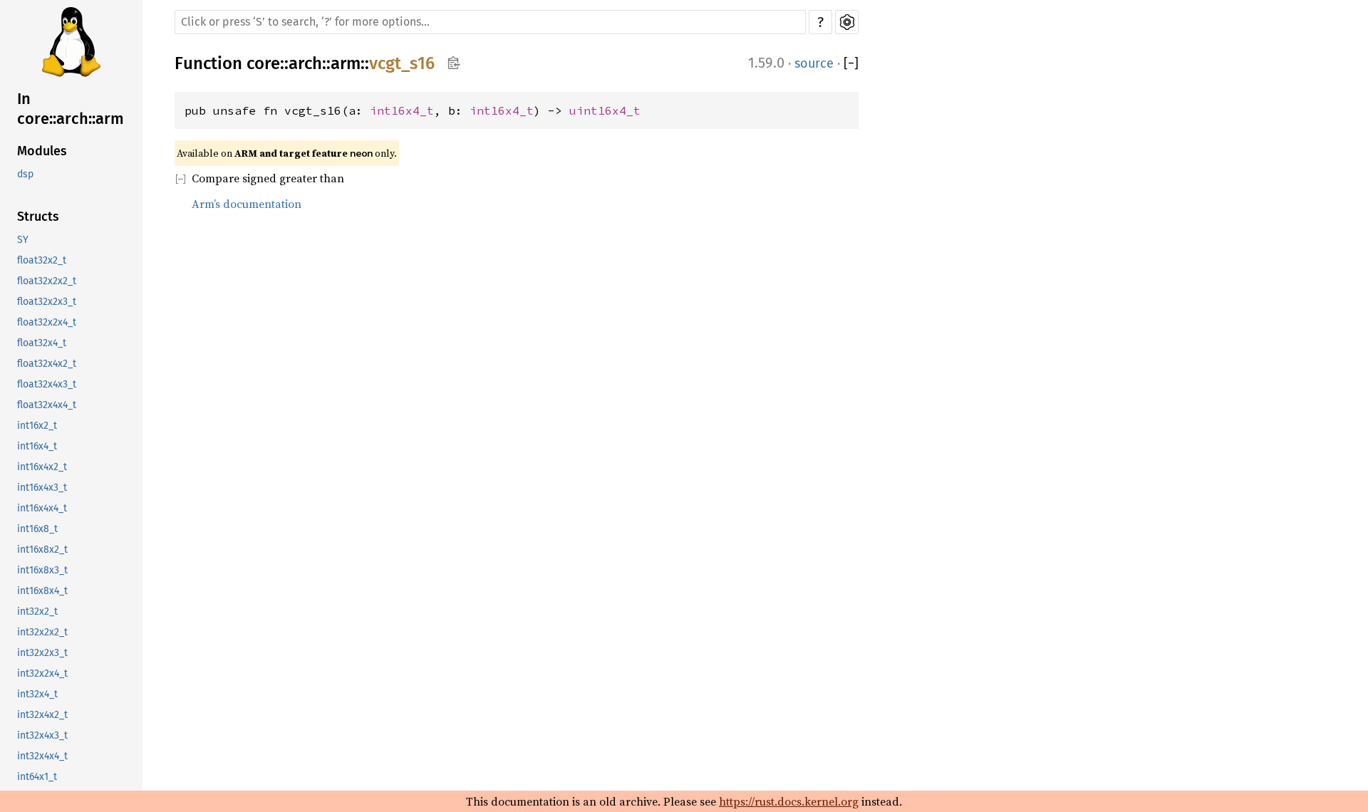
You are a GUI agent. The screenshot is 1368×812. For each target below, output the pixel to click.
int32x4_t (37, 694)
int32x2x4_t (42, 673)
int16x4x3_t (42, 488)
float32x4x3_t (46, 384)
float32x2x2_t (46, 281)
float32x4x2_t (46, 364)
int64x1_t (37, 777)
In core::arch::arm (70, 108)
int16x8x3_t (42, 570)
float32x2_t (41, 260)
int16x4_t (37, 446)
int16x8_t (37, 529)
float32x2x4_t (46, 322)
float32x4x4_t (46, 405)
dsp (25, 174)
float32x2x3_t (46, 302)
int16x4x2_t (42, 467)
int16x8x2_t (42, 549)
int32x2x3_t (42, 653)
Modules (42, 151)
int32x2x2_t (42, 632)
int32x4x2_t (42, 715)
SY (22, 240)
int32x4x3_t (42, 735)
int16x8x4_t (42, 591)
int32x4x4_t (42, 756)
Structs (38, 216)
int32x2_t (37, 611)
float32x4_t (41, 343)
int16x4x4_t (42, 508)
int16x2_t (37, 426)
